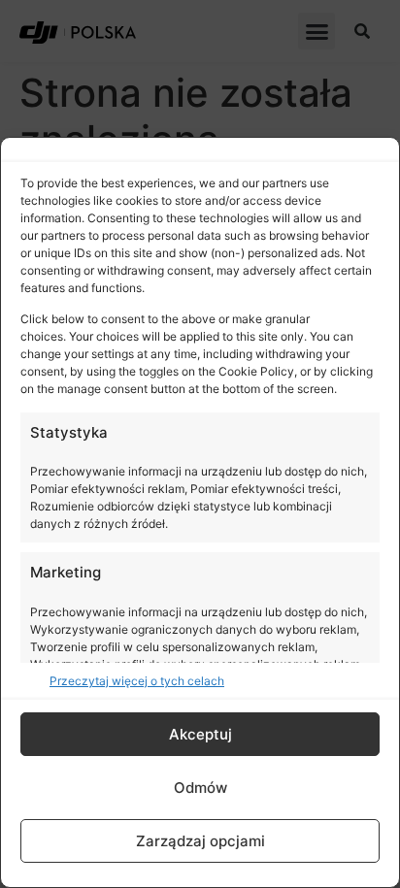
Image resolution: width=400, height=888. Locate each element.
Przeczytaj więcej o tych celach (137, 681)
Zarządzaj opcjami (200, 841)
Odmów (200, 787)
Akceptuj (200, 734)
